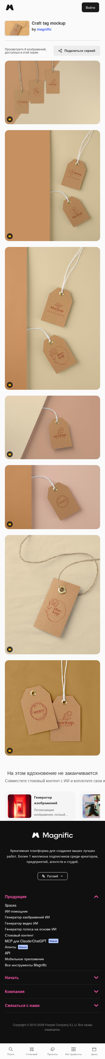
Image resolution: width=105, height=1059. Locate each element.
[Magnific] (10, 7)
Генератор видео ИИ (21, 923)
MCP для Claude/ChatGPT (31, 940)
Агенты (16, 946)
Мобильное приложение (24, 958)
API (7, 952)
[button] (53, 876)
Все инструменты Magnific (26, 964)
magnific (44, 29)
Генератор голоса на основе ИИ (30, 928)
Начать (12, 977)
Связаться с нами (22, 1005)
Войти (90, 7)
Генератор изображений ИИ (27, 916)
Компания (14, 991)
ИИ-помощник (16, 911)
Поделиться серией (79, 50)
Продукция (15, 896)
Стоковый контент (19, 935)
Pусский (52, 876)
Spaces (10, 905)
